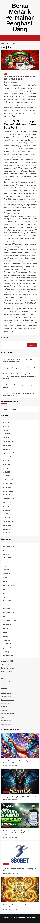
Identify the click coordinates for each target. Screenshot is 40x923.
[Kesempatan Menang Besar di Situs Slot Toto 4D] (20, 781)
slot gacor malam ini (8, 713)
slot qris (5, 616)
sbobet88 (6, 589)
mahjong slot (7, 566)
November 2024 (8, 491)
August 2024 (7, 502)
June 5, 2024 (14, 82)
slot (2, 678)
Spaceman (6, 640)
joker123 (7, 110)
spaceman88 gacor (9, 648)
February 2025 (8, 479)
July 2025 (6, 460)
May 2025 (6, 468)
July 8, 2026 (12, 873)
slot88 (5, 632)
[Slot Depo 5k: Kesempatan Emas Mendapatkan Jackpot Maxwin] (20, 889)
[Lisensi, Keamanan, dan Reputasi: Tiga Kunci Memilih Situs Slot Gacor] (20, 745)
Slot (5, 73)
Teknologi (6, 652)
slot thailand (7, 624)
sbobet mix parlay (9, 585)
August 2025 (7, 457)
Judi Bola (6, 554)
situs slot (4, 710)
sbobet (5, 581)
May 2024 (6, 514)
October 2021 (7, 533)
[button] (3, 37)
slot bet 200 (7, 601)
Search (4, 337)
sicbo (4, 593)
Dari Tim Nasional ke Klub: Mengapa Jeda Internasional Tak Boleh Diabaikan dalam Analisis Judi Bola (19, 376)
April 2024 (6, 518)
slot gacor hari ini (8, 612)
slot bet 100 (5, 664)
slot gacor (6, 609)
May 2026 (6, 430)
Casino (5, 550)
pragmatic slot (6, 720)
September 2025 (8, 453)
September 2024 (8, 498)
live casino (6, 562)
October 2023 (7, 529)
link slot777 (7, 558)
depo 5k (4, 688)
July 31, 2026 (12, 765)
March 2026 (7, 438)
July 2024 (6, 506)
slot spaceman (6, 696)
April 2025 (6, 472)
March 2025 (7, 476)
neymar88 (6, 570)
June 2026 (6, 426)
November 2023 (8, 525)
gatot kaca (16, 311)
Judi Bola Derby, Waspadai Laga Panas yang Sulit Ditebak (19, 386)
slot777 (5, 628)
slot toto (4, 707)
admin (7, 82)
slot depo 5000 (6, 724)
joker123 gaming (7, 671)
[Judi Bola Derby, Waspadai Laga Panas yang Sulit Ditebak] (20, 853)
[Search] (36, 37)
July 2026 (6, 422)
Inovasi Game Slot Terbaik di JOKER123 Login (20, 77)
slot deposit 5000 (7, 661)
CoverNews (29, 917)
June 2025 (6, 464)
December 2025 (8, 441)
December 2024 (8, 487)
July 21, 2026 (12, 837)
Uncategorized (8, 655)
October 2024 (7, 495)
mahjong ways (6, 693)
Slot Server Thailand (10, 620)
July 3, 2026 (12, 909)
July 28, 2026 (12, 799)
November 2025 (8, 445)
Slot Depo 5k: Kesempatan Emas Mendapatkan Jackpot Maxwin (18, 394)
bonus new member (7, 668)
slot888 (5, 636)
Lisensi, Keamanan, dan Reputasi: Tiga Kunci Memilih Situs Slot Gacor (17, 360)
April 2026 (6, 434)
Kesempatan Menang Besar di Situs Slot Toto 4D (19, 368)
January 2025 (7, 483)
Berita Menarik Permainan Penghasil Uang (20, 18)
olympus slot (5, 703)
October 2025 (7, 449)
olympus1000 (7, 573)
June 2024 (6, 510)
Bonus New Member (9, 546)
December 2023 (8, 521)
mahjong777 (5, 682)
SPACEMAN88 (7, 644)
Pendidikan (6, 577)
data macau (5, 675)
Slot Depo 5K (7, 605)
